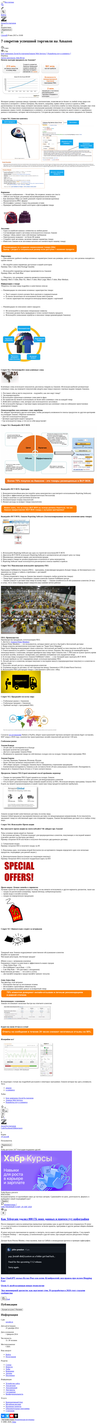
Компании (10, 1371)
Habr (14, 1422)
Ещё (8, 1299)
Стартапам (10, 1411)
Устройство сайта (13, 1383)
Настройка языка (8, 1420)
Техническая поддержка (24, 1420)
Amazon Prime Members (20, 642)
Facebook (8, 1128)
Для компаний (11, 1388)
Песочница (10, 1375)
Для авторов (11, 1386)
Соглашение (11, 1392)
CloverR (4, 35)
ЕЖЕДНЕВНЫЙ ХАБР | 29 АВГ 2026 (16, 1207)
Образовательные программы (18, 1409)
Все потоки (9, 2)
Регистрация (11, 1357)
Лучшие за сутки (8, 1309)
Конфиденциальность (14, 1394)
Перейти (5, 1201)
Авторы (9, 1373)
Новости (9, 1367)
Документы (10, 1390)
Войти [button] (3, 15)
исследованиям (15, 735)
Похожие (19, 1309)
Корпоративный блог (14, 1402)
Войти (8, 1355)
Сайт (3, 1128)
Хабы (8, 1369)
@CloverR (5, 1137)
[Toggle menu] (2, 2)
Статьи (8, 1365)
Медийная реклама (13, 1404)
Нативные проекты (13, 1406)
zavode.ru (9, 1322)
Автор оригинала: (13, 58)
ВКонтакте (18, 1128)
